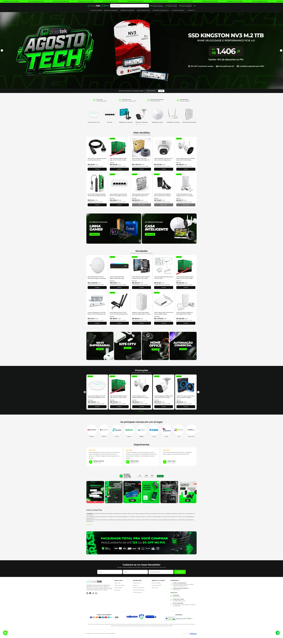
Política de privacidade (138, 590)
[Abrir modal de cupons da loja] (5, 633)
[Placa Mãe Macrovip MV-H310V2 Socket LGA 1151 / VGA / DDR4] (141, 265)
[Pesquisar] (147, 5)
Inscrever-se (180, 572)
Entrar (183, 6)
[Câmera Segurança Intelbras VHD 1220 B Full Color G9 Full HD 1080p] (163, 385)
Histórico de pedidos (119, 585)
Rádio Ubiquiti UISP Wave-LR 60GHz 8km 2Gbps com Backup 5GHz (96, 278)
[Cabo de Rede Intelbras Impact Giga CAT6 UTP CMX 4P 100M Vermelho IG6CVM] (119, 147)
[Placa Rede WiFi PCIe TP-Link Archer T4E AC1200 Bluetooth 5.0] (119, 301)
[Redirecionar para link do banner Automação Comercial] (183, 346)
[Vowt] (190, 633)
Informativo (117, 590)
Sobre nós (135, 585)
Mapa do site (155, 587)
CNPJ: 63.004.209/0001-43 (111, 633)
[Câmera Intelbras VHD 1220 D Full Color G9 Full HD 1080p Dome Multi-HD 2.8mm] (163, 147)
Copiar (161, 90)
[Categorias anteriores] (87, 10)
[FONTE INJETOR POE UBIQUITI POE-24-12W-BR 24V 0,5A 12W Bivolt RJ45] (163, 183)
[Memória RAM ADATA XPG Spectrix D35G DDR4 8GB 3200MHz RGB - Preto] (119, 265)
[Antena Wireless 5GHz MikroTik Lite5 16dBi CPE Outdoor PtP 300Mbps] (141, 183)
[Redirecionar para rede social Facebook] (90, 593)
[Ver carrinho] (194, 6)
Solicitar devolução (156, 585)
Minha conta (117, 583)
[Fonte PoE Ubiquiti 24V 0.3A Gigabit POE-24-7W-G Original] (185, 183)
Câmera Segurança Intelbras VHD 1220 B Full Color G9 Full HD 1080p (163, 397)
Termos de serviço (137, 592)
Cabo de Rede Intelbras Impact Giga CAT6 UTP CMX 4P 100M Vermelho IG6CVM (118, 160)
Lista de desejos (118, 587)
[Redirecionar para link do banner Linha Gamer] (113, 228)
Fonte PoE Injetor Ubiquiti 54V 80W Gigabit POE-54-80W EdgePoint (184, 314)
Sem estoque (141, 204)
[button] (2, 50)
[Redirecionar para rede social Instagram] (87, 593)
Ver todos (141, 411)
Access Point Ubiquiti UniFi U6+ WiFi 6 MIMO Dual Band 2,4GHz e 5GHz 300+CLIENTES (97, 397)
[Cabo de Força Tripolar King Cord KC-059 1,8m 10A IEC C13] (97, 147)
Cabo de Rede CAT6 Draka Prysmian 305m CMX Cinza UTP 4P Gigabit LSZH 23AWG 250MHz (141, 160)
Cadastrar (189, 6)
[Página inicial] (98, 5)
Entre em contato (156, 583)
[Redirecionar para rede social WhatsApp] (96, 593)
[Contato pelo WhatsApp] (278, 633)
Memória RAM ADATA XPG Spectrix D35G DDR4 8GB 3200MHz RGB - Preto (117, 278)
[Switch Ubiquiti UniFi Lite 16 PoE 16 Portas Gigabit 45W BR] (163, 301)
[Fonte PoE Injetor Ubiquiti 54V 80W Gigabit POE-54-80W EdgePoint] (185, 301)
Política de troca (137, 583)
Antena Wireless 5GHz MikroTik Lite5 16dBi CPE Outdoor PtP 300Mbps (140, 195)
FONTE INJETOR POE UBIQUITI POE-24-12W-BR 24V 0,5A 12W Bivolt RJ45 (162, 195)
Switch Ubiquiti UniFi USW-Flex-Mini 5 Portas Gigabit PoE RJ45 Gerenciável (118, 195)
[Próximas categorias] (195, 10)
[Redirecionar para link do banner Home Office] (155, 346)
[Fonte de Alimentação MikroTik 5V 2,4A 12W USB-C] (163, 265)
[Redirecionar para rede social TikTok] (93, 593)
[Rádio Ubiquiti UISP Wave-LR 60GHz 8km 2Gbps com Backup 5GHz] (97, 265)
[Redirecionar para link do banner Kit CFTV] (127, 346)
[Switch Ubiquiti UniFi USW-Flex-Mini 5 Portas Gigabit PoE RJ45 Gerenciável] (119, 183)
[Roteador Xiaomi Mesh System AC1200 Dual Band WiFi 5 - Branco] (141, 301)
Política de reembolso (138, 587)
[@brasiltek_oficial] (121, 476)
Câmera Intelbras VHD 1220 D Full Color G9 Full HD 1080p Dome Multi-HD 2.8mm (163, 160)
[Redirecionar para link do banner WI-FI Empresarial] (99, 346)
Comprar (97, 169)
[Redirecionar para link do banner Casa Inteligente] (169, 228)
